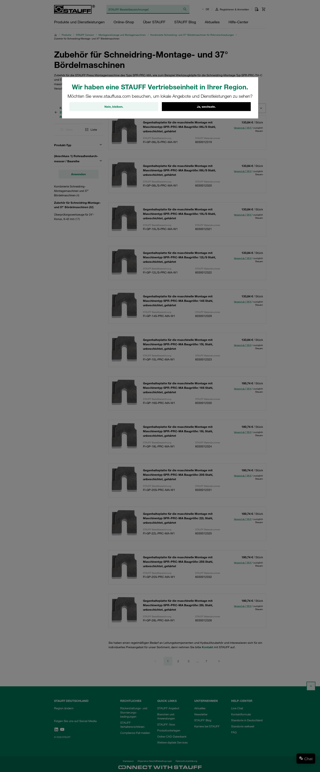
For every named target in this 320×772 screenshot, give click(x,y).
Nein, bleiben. (113, 106)
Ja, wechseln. (206, 106)
